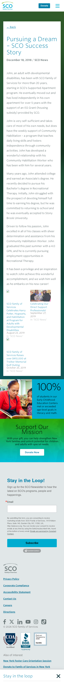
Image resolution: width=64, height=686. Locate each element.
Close (58, 675)
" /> (17, 296)
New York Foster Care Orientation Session (27, 660)
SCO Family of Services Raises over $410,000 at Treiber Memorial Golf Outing (16, 358)
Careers (7, 605)
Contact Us (9, 598)
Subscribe (32, 543)
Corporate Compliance (16, 585)
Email (10, 502)
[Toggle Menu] (57, 5)
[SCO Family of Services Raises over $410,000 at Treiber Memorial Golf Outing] (17, 343)
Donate (44, 5)
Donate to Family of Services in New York (26, 666)
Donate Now (32, 452)
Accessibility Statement (17, 592)
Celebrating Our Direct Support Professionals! (39, 307)
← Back (11, 27)
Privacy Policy (11, 579)
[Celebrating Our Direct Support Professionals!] (40, 296)
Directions (9, 612)
